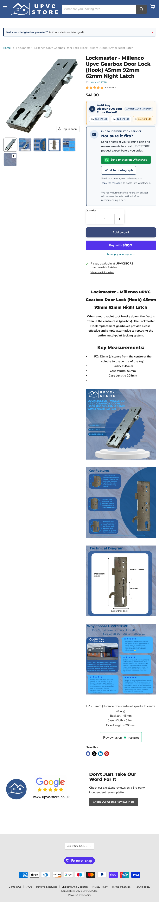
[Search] (141, 9)
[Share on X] (94, 753)
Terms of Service (121, 887)
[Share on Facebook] (88, 753)
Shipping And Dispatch (75, 887)
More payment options (121, 254)
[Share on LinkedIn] (100, 753)
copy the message (112, 183)
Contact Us (15, 887)
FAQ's (28, 887)
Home (7, 48)
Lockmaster (98, 82)
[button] (10, 145)
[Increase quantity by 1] (119, 219)
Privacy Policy (100, 887)
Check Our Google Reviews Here (114, 802)
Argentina (77, 846)
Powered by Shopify (79, 895)
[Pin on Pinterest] (106, 753)
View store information (102, 272)
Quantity (91, 210)
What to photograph (119, 170)
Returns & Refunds (46, 887)
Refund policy (142, 887)
